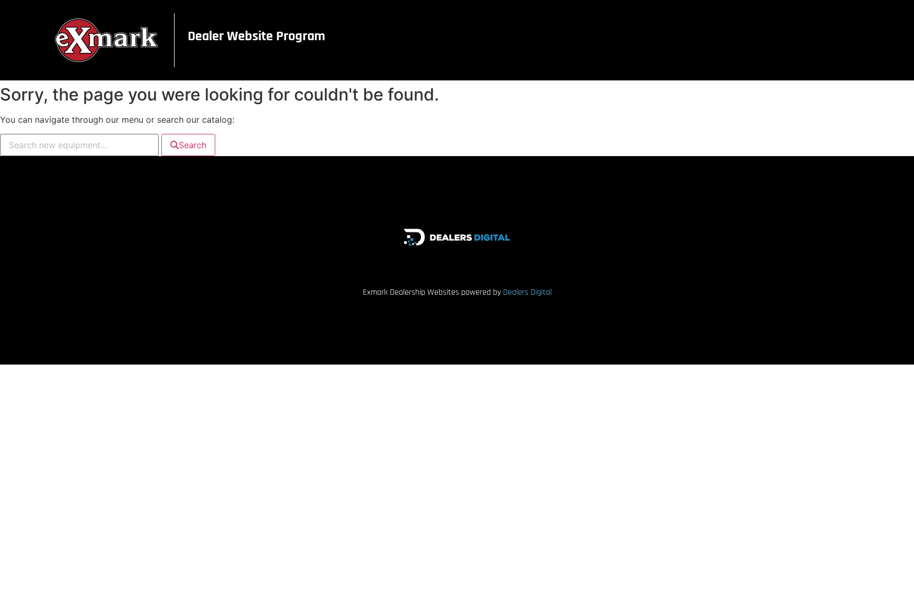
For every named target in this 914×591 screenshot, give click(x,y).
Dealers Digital (527, 292)
